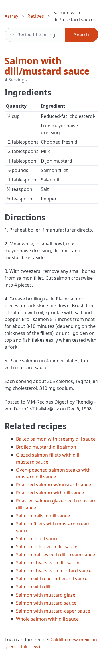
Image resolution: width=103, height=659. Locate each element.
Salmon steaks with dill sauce (47, 563)
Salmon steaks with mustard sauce (54, 571)
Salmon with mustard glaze (45, 595)
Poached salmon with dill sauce (50, 493)
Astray (11, 16)
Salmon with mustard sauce (46, 603)
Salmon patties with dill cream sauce (55, 555)
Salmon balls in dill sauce (43, 516)
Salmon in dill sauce (37, 538)
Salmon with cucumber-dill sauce (52, 579)
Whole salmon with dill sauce (47, 619)
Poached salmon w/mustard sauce (53, 485)
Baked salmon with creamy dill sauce (56, 439)
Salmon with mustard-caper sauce (53, 611)
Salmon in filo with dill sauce (46, 546)
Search (81, 35)
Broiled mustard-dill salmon (46, 447)
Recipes (35, 16)
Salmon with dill (33, 587)
